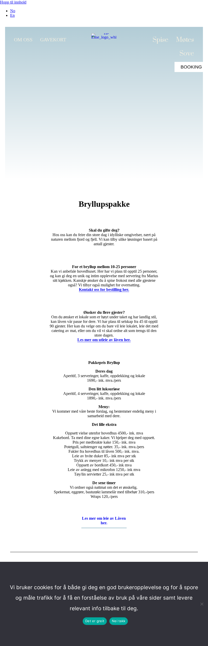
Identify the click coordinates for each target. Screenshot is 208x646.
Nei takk (118, 621)
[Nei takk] (201, 603)
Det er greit (94, 621)
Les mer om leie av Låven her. (104, 520)
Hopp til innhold (13, 2)
